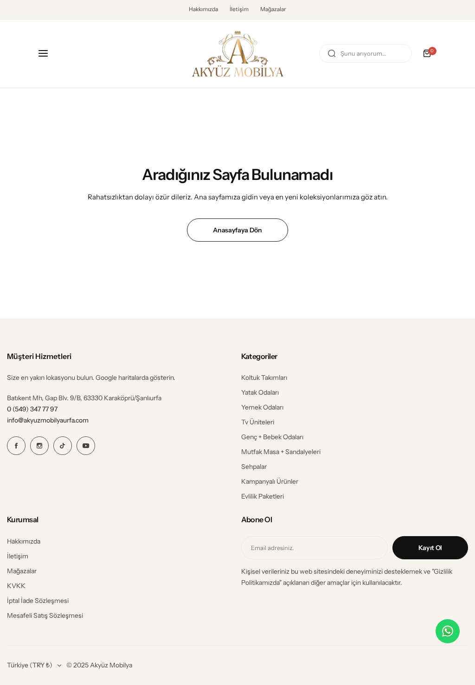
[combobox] (365, 53)
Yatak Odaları (260, 392)
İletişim (239, 9)
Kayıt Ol (430, 548)
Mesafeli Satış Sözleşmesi (45, 615)
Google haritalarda (122, 377)
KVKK (16, 586)
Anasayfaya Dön (237, 230)
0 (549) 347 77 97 (32, 409)
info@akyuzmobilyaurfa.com (48, 420)
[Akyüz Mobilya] (237, 53)
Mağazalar (273, 9)
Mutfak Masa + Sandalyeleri (281, 452)
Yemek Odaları (262, 407)
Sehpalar (254, 466)
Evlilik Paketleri (262, 496)
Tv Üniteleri (257, 422)
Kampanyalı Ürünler (269, 481)
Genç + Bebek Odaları (272, 437)
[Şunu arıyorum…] (331, 53)
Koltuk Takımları (264, 377)
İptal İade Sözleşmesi (38, 600)
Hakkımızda (203, 9)
